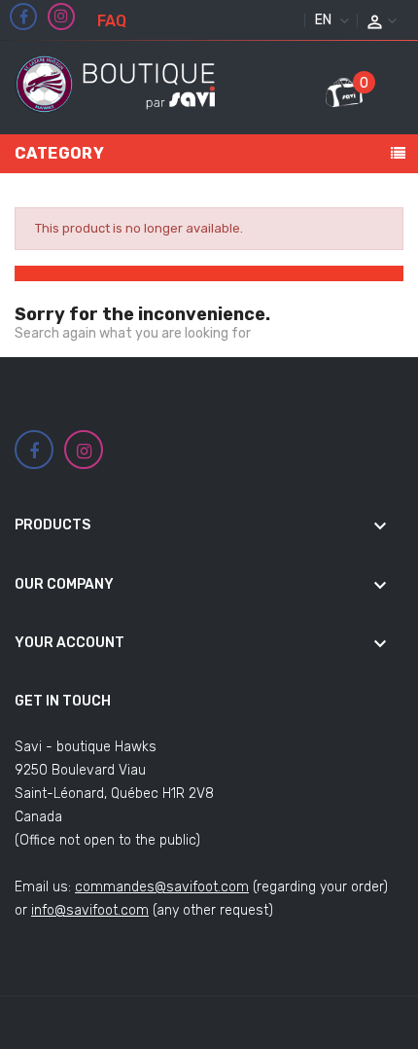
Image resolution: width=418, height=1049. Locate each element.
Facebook (23, 17)
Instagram (61, 16)
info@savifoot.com (90, 910)
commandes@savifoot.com (162, 887)
